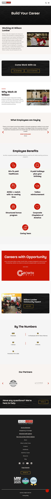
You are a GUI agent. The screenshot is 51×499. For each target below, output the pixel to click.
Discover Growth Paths (32, 70)
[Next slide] (48, 132)
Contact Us (43, 401)
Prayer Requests (25, 467)
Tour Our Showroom (25, 427)
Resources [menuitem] (25, 456)
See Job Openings (18, 70)
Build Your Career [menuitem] (25, 452)
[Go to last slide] (3, 132)
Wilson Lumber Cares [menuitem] (25, 443)
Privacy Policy (25, 495)
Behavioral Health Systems (25, 433)
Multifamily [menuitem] (25, 449)
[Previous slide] (3, 383)
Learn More (25, 266)
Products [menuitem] (25, 446)
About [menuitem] (25, 440)
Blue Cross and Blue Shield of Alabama (25, 436)
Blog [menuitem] (25, 459)
